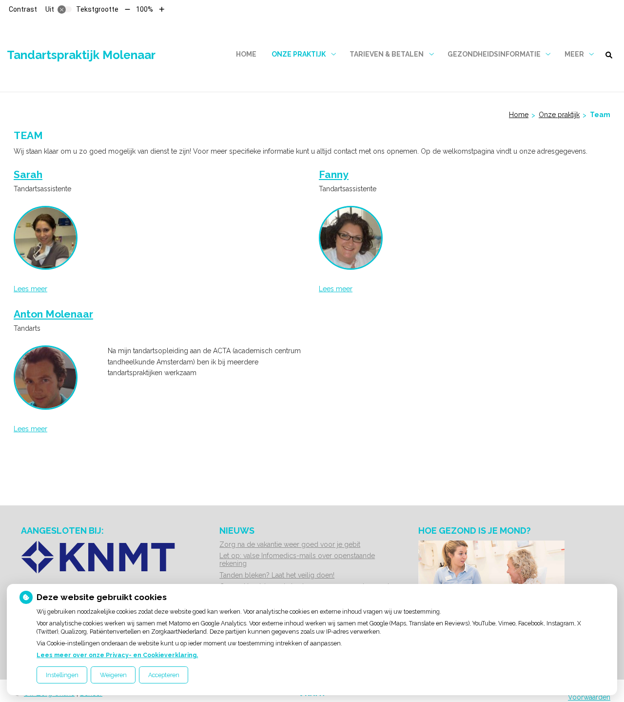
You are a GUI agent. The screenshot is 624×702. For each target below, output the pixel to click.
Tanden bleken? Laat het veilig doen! (276, 575)
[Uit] (65, 9)
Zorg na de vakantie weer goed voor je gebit (289, 544)
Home (246, 54)
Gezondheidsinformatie (494, 54)
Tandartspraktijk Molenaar (81, 55)
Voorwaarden (589, 697)
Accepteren (163, 675)
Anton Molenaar (53, 314)
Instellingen (62, 675)
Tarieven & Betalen (387, 54)
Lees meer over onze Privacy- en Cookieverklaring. (117, 655)
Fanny (334, 174)
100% (144, 9)
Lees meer (30, 289)
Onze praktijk (299, 54)
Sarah (28, 174)
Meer (574, 54)
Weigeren (113, 675)
